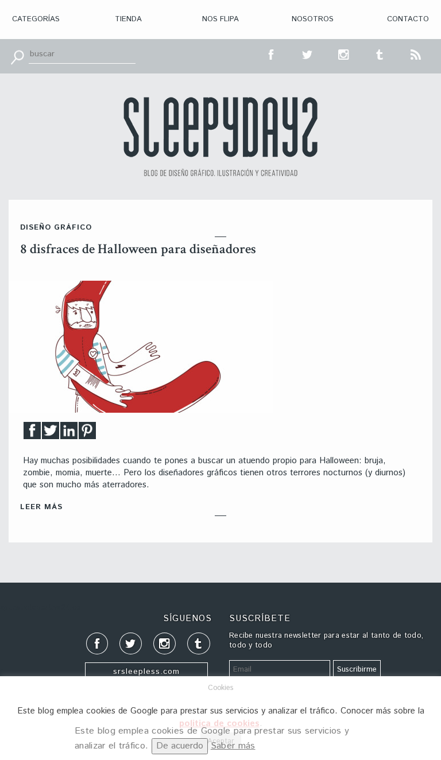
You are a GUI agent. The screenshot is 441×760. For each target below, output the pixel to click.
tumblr (380, 53)
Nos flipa (220, 19)
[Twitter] (50, 433)
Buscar (17, 56)
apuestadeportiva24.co (40, 607)
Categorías (36, 19)
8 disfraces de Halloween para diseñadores (138, 249)
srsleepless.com (146, 671)
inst (344, 53)
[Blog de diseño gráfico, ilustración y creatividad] (220, 137)
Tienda (128, 19)
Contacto (408, 19)
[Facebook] (32, 433)
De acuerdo (179, 746)
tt (308, 53)
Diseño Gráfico (56, 227)
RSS (416, 53)
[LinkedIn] (69, 433)
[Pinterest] (87, 433)
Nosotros (313, 19)
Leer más (41, 507)
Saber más (233, 746)
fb (271, 53)
